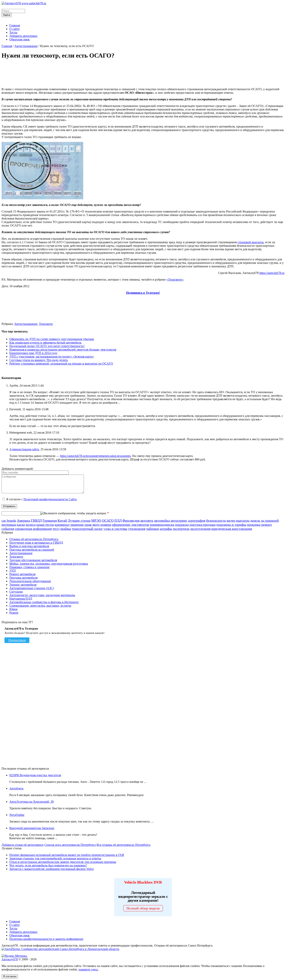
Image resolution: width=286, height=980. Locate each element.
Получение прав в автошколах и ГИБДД (36, 542)
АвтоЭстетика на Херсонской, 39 (31, 801)
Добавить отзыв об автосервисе (23, 844)
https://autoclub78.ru (271, 273)
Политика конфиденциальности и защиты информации (46, 939)
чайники (152, 529)
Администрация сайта (24, 449)
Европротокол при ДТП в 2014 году (33, 353)
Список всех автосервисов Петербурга (70, 844)
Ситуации (16, 591)
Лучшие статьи (79, 520)
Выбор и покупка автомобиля (29, 546)
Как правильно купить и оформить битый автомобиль (45, 342)
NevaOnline (16, 814)
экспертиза (181, 529)
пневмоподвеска (162, 525)
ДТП (12, 570)
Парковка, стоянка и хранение (29, 567)
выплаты (242, 520)
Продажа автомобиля (23, 577)
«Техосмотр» (175, 279)
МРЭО (96, 520)
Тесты (13, 32)
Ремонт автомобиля (22, 574)
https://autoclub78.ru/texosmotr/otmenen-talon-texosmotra (95, 456)
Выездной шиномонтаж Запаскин (31, 828)
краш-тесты (45, 525)
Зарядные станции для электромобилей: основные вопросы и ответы (55, 858)
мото (96, 525)
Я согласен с (41, 499)
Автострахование (26, 46)
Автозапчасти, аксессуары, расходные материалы (42, 595)
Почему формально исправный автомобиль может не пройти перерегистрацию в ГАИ (66, 855)
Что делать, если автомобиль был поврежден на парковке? (48, 865)
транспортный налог (87, 529)
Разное (13, 612)
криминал (62, 525)
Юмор (13, 609)
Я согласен (9, 976)
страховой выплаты (251, 242)
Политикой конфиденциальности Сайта (50, 499)
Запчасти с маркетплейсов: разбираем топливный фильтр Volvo (51, 869)
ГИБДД (36, 520)
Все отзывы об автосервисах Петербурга (123, 844)
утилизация (136, 529)
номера (105, 525)
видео (231, 520)
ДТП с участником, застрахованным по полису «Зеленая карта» (51, 356)
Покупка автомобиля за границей (31, 549)
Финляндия (130, 520)
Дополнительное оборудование (30, 581)
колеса (31, 525)
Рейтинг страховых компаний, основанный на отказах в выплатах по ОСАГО (61, 363)
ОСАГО (108, 520)
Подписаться (16, 640)
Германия (50, 520)
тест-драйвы (62, 529)
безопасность (216, 520)
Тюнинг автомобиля (22, 584)
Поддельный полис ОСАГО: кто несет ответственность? (47, 346)
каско (21, 525)
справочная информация (33, 529)
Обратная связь (19, 39)
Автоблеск (16, 788)
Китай (62, 520)
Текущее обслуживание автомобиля (33, 560)
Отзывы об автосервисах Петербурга (33, 539)
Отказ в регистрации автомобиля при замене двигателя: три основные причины (62, 862)
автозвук (146, 520)
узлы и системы (115, 529)
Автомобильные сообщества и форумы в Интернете (44, 602)
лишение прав (81, 525)
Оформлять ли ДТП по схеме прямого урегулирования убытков (51, 339)
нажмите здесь (88, 969)
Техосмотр (46, 324)
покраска (182, 525)
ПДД (118, 520)
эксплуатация (200, 529)
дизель (255, 520)
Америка (23, 520)
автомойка (162, 520)
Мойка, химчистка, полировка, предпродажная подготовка (48, 563)
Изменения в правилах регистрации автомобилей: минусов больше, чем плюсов (62, 349)
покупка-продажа (202, 525)
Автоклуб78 (10, 959)
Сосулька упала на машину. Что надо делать (38, 360)
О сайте (14, 29)
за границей (270, 520)
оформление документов (130, 525)
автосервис (179, 520)
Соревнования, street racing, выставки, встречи (40, 605)
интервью (9, 525)
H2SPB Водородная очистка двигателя (35, 775)
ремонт (266, 525)
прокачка (254, 525)
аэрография (196, 520)
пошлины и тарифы (231, 525)
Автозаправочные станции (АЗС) (31, 588)
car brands (9, 520)
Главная (14, 25)
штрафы (166, 529)
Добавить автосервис (23, 36)
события (8, 529)
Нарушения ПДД (20, 598)
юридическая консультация (231, 529)
